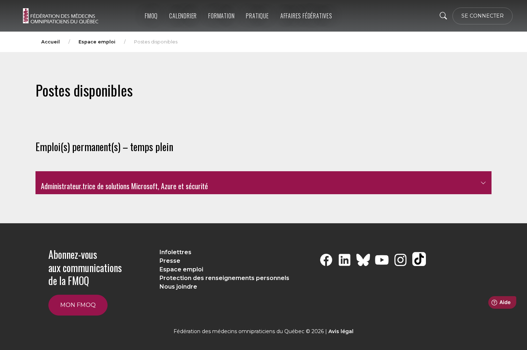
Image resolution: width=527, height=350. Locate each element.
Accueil (50, 42)
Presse (170, 260)
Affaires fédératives (306, 15)
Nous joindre (178, 286)
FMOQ (151, 15)
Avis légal (340, 331)
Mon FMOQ (78, 305)
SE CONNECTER (482, 16)
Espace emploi (97, 42)
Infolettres (175, 252)
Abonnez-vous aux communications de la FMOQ (85, 267)
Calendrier (183, 15)
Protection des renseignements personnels (224, 278)
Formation (221, 15)
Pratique (257, 15)
